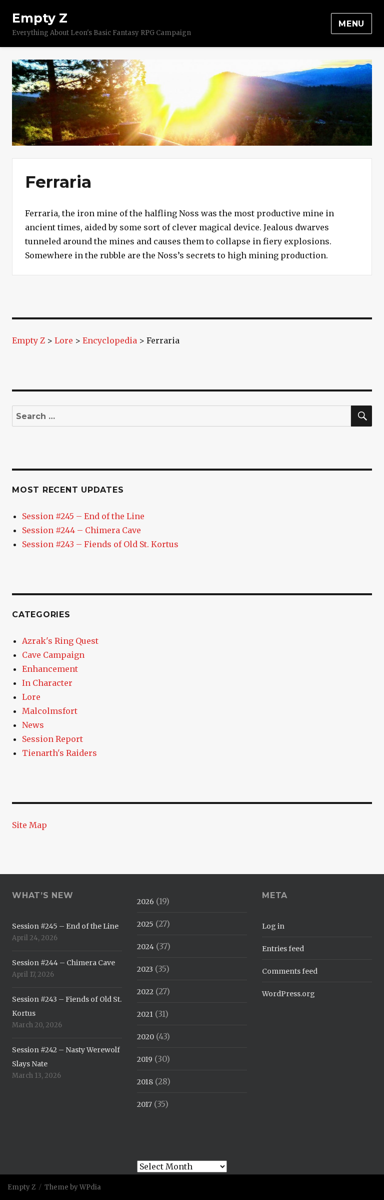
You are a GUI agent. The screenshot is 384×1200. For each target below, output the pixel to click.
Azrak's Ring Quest (60, 641)
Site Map (29, 825)
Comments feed (290, 971)
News (33, 725)
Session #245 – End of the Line (83, 516)
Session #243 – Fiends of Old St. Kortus (100, 544)
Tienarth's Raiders (59, 753)
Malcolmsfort (50, 711)
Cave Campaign (53, 655)
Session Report (52, 739)
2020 (145, 1036)
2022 (145, 991)
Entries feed (283, 948)
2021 (145, 1014)
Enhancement (50, 669)
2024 (145, 946)
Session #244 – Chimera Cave (81, 530)
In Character (47, 683)
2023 (145, 969)
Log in (273, 926)
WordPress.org (288, 993)
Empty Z (40, 18)
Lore (31, 697)
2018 (145, 1081)
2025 (145, 924)
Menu (351, 24)
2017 (144, 1104)
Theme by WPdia (72, 1187)
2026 (145, 901)
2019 (144, 1059)
